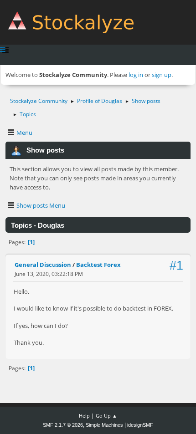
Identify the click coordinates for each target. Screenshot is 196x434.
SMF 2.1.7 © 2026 (63, 425)
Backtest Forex (98, 264)
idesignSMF (140, 425)
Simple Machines (104, 425)
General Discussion (43, 264)
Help (84, 415)
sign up (161, 75)
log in (136, 75)
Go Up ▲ (106, 415)
